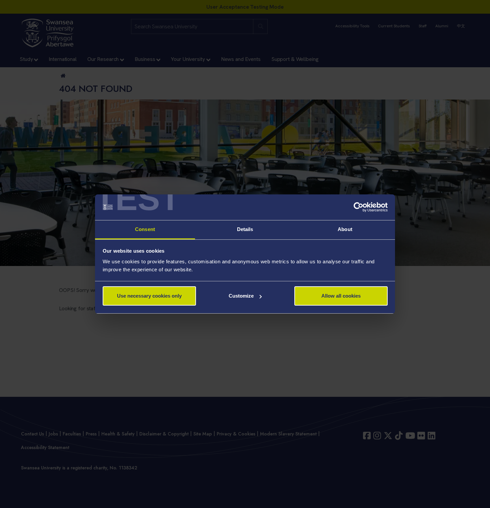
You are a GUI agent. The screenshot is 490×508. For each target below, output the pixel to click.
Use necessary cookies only (149, 296)
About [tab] (345, 229)
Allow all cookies (341, 296)
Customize (241, 296)
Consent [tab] (145, 229)
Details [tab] (245, 229)
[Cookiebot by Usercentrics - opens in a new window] (358, 207)
